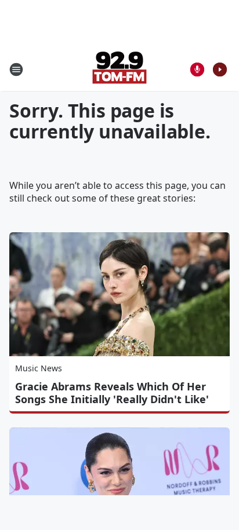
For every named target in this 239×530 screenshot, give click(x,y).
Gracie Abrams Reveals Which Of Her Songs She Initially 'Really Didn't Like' (112, 392)
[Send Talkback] (197, 69)
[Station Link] (119, 69)
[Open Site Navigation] (16, 69)
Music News (38, 368)
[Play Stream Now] (220, 69)
